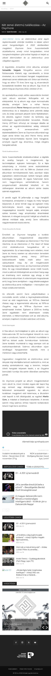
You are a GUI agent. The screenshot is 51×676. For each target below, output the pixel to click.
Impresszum (38, 669)
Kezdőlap (4, 9)
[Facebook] (16, 642)
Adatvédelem (12, 669)
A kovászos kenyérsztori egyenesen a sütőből (24, 624)
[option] (25, 609)
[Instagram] (22, 642)
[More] (25, 447)
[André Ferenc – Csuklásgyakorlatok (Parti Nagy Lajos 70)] (8, 561)
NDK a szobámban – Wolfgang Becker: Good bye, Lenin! (38, 456)
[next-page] (7, 510)
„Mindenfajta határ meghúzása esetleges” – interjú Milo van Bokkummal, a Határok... (29, 572)
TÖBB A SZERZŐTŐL (35, 467)
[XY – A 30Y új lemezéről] (8, 476)
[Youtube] (35, 642)
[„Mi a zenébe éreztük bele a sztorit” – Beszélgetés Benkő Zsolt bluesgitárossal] (8, 487)
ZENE (12, 9)
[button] (4, 3)
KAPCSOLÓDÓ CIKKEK (13, 467)
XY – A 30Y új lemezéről (27, 473)
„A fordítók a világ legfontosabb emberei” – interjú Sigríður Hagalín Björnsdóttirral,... (30, 537)
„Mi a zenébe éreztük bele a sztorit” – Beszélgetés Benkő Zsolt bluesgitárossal (30, 487)
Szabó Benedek (12, 32)
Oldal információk (26, 669)
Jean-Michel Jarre (10, 39)
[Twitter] (28, 642)
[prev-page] (3, 510)
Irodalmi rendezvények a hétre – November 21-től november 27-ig (13, 456)
